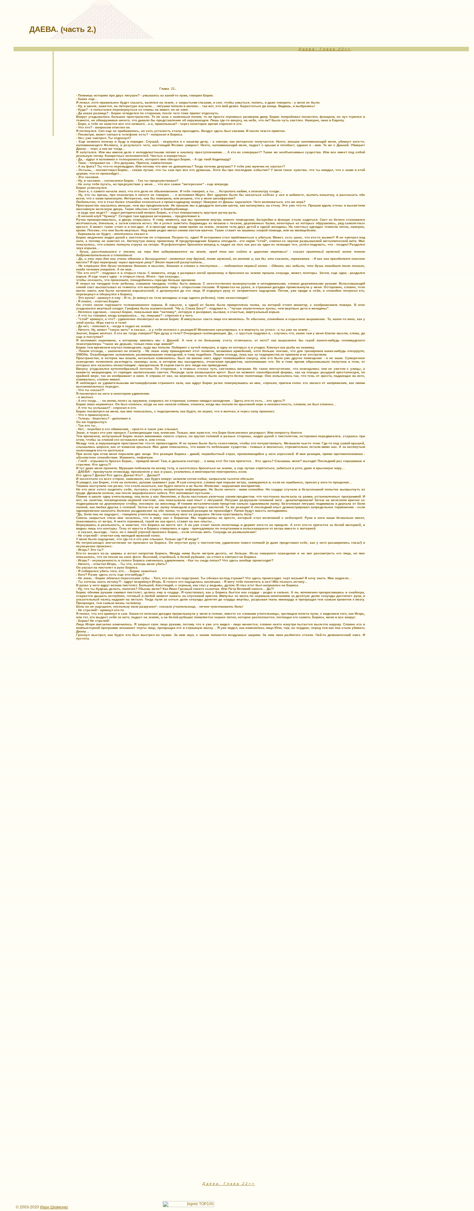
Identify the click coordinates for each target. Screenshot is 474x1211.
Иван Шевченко (54, 1207)
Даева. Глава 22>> (325, 49)
